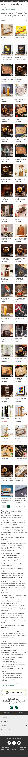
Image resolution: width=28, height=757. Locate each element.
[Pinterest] (19, 743)
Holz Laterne (18, 418)
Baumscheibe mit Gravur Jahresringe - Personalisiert (20, 98)
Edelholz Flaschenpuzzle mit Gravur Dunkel (20, 178)
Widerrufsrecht (5, 749)
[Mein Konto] (21, 4)
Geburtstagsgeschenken (7, 685)
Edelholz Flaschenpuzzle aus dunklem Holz (6, 279)
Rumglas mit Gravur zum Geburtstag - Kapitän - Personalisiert (20, 299)
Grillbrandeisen (5, 458)
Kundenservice (5, 717)
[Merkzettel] (24, 4)
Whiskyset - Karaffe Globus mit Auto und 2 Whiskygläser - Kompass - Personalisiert (7, 479)
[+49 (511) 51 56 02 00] (16, 707)
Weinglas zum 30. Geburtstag (6, 238)
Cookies (14, 749)
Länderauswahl (5, 729)
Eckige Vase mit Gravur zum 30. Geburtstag (5, 299)
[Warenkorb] (26, 3)
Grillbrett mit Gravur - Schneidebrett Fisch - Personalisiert (21, 138)
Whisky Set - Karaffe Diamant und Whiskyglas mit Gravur (20, 258)
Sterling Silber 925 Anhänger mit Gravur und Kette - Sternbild (21, 499)
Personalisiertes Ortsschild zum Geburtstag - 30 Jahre (21, 38)
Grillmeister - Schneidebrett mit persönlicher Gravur (6, 379)
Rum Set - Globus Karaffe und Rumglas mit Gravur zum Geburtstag (6, 178)
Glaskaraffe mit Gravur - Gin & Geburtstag (5, 158)
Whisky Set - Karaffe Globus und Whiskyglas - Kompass (20, 78)
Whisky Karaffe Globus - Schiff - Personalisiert (5, 258)
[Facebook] (14, 743)
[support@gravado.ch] (11, 707)
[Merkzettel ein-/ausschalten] (11, 34)
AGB (14, 747)
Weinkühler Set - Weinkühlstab (5, 419)
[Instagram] (9, 743)
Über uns (3, 725)
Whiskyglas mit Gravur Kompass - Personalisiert (20, 279)
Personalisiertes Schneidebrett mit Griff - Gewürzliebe (21, 118)
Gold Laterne (4, 438)
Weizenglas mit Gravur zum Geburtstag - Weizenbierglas (5, 98)
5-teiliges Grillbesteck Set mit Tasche (21, 459)
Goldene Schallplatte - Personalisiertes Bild (7, 58)
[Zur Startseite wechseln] (15, 4)
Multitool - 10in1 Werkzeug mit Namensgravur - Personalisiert (19, 319)
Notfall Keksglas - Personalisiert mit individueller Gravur (6, 399)
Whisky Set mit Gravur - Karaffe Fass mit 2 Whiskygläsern (7, 198)
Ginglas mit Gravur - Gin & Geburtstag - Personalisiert (20, 339)
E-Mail (18, 703)
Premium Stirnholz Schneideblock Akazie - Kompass (21, 158)
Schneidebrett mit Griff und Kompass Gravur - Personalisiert (21, 238)
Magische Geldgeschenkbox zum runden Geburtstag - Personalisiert (7, 38)
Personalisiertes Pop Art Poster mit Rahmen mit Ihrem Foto (20, 399)
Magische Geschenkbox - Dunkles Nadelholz (20, 218)
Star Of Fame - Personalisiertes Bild (20, 58)
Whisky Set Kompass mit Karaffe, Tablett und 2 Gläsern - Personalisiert (21, 359)
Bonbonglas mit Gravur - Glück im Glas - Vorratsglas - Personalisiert (7, 359)
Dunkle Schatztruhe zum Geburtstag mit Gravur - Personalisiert (6, 339)
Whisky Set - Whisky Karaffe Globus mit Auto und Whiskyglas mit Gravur (21, 198)
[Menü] (2, 4)
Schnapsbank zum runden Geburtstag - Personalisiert (6, 499)
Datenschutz (5, 747)
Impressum (23, 747)
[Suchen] (5, 4)
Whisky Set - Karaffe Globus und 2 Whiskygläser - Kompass (6, 138)
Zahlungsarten (5, 734)
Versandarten (5, 721)
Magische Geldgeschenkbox (20, 439)
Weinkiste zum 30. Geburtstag (6, 218)
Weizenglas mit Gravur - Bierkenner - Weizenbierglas (6, 319)
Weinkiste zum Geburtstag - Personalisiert (19, 479)
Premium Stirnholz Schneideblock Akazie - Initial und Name (7, 78)
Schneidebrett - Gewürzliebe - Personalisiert (19, 379)
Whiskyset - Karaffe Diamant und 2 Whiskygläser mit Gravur (6, 118)
